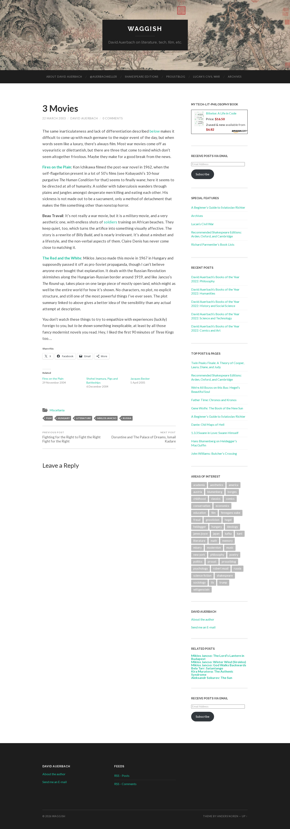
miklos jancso (106, 418)
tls (212, 582)
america (233, 485)
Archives (235, 76)
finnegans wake (230, 512)
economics (222, 505)
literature (83, 418)
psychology (200, 568)
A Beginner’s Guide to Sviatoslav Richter (218, 207)
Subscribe (202, 174)
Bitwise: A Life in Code (221, 113)
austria (197, 491)
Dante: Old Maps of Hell (207, 424)
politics (197, 561)
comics (230, 498)
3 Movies (60, 108)
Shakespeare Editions (141, 76)
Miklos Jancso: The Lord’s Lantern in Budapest (217, 657)
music (229, 547)
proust (212, 561)
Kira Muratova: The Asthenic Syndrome (212, 672)
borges (232, 491)
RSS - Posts (121, 775)
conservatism (201, 505)
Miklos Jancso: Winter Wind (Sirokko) (218, 662)
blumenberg (214, 491)
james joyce (200, 533)
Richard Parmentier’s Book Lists (212, 244)
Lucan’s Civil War (206, 76)
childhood (199, 498)
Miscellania (57, 410)
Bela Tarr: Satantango (207, 668)
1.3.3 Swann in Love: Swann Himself (215, 433)
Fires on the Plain (56, 167)
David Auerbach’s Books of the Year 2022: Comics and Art (215, 328)
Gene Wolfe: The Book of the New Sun (217, 408)
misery (197, 547)
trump (223, 582)
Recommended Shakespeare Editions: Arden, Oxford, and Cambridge (216, 234)
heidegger (199, 526)
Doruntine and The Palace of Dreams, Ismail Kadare (143, 437)
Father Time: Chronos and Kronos (214, 400)
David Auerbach (84, 118)
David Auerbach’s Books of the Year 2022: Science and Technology (215, 316)
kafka (228, 533)
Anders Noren (227, 816)
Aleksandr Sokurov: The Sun (211, 677)
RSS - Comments (125, 784)
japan (216, 533)
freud (196, 519)
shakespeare (225, 575)
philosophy (217, 554)
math (214, 540)
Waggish (145, 28)
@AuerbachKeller (103, 76)
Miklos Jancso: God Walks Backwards (218, 665)
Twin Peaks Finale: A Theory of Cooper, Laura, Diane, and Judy (217, 365)
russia (127, 418)
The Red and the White (61, 258)
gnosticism (212, 519)
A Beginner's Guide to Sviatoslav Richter (218, 416)
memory (227, 540)
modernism (214, 547)
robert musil (220, 568)
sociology (199, 582)
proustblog (229, 561)
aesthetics (216, 485)
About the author (202, 619)
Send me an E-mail (203, 627)
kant (239, 533)
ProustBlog (175, 76)
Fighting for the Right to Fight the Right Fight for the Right (71, 437)
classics (216, 498)
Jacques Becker (140, 378)
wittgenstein (201, 589)
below (155, 131)
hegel (228, 519)
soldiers (110, 222)
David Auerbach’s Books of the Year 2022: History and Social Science (215, 304)
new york (199, 554)
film (48, 418)
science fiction (202, 575)
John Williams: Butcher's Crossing (214, 453)
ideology (232, 526)
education (199, 512)
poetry (233, 554)
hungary (64, 418)
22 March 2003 (54, 118)
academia (199, 485)
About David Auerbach (64, 76)
